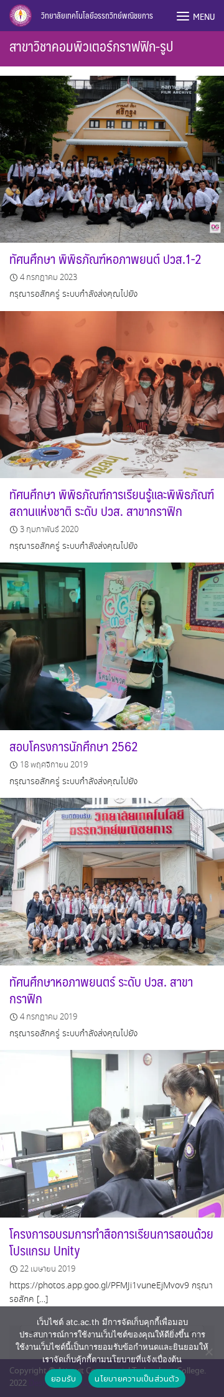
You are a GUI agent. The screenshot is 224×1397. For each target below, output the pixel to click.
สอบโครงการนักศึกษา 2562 (73, 746)
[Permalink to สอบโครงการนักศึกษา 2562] (112, 645)
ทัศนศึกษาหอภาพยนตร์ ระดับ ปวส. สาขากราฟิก (101, 989)
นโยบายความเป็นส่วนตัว (137, 1379)
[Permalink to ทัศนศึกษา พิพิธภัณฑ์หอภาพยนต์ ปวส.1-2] (112, 157)
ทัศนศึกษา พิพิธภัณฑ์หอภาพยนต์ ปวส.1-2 (105, 258)
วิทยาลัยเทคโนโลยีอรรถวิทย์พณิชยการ (97, 15)
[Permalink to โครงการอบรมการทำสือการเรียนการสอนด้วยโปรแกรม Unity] (112, 1132)
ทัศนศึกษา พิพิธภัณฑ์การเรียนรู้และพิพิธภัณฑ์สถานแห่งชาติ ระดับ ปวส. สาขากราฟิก (111, 502)
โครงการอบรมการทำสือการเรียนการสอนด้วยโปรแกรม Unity (111, 1242)
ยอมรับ (63, 1379)
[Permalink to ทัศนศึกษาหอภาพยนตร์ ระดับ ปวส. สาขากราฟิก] (112, 880)
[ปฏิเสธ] (208, 1351)
